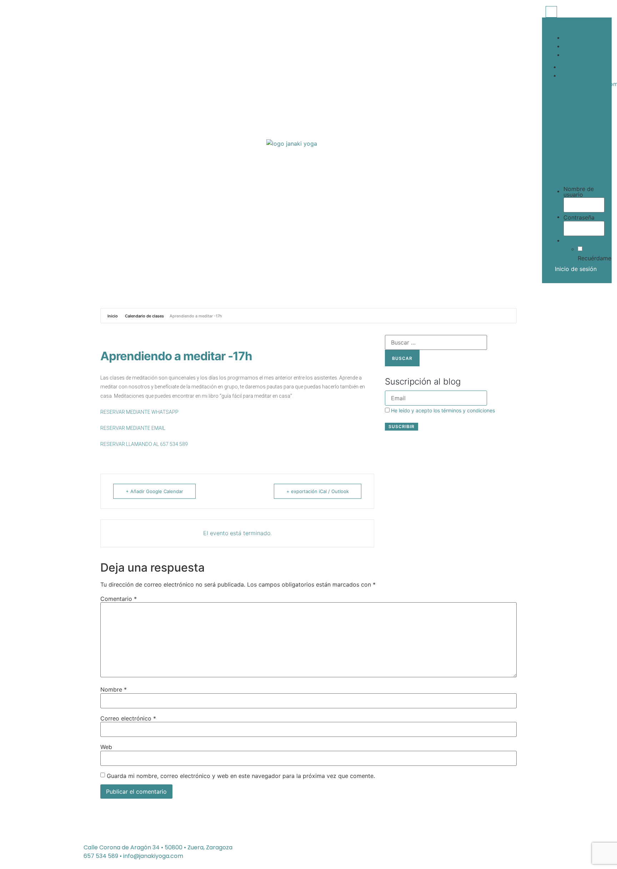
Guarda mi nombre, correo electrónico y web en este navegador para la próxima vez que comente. (241, 776)
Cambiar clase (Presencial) (568, 127)
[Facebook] (565, 37)
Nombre (113, 689)
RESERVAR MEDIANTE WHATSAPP (139, 412)
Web (106, 747)
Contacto (562, 170)
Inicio (556, 102)
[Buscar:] (436, 342)
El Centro (562, 107)
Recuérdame (594, 258)
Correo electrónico (128, 718)
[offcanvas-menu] (551, 11)
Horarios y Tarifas (573, 113)
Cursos (558, 136)
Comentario (118, 599)
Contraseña (579, 217)
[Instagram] (565, 46)
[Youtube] (565, 54)
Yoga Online (565, 119)
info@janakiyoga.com (153, 856)
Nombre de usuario (578, 191)
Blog (555, 164)
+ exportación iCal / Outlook (317, 491)
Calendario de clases (144, 315)
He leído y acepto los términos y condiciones (443, 410)
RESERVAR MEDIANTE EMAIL (132, 428)
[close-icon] (547, 22)
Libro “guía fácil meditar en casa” (572, 144)
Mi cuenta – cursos (574, 176)
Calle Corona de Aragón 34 (122, 847)
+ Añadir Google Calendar (154, 491)
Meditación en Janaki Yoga (568, 156)
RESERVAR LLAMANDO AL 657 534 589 (144, 444)
